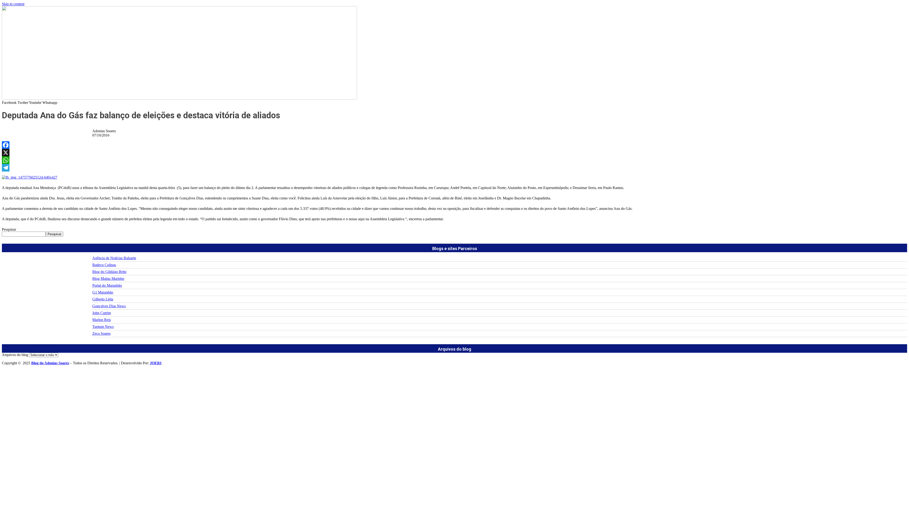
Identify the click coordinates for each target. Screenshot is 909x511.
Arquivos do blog (15, 355)
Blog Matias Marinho (108, 279)
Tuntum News (103, 327)
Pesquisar (9, 229)
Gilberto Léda (102, 299)
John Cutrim (101, 313)
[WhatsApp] (454, 160)
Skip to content (13, 4)
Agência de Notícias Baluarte (114, 258)
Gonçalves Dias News (109, 306)
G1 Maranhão (102, 292)
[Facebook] (454, 145)
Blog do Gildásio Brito (109, 272)
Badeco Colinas (104, 265)
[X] (454, 152)
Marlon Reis (101, 320)
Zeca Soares (101, 333)
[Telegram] (454, 168)
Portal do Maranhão (107, 285)
